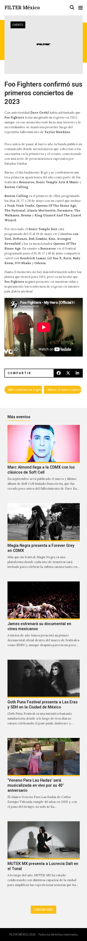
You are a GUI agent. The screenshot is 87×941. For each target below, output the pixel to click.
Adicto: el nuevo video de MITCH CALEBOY (64, 390)
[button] (72, 7)
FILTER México (22, 7)
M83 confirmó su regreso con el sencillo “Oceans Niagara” (25, 390)
